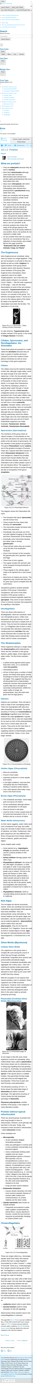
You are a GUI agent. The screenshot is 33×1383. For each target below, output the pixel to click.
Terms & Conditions (23, 1372)
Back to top (4, 1335)
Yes (4, 1351)
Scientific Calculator (9, 99)
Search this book (5, 33)
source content (5, 1328)
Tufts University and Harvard (15, 159)
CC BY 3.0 (9, 1324)
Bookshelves (21, 145)
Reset (3, 51)
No (11, 1351)
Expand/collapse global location (31, 145)
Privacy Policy (13, 1372)
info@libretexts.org (9, 1376)
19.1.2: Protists (14, 1320)
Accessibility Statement (7, 1374)
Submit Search (5, 39)
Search (3, 1380)
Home (9, 145)
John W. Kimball (11, 157)
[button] (6, 112)
